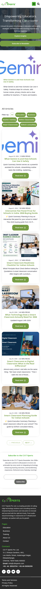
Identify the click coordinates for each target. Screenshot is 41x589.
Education (20, 115)
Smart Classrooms (10, 125)
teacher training (9, 120)
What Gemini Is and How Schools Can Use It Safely (20, 160)
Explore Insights (20, 36)
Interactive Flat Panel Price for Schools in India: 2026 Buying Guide (20, 212)
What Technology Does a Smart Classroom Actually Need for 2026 (20, 315)
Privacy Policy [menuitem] (7, 583)
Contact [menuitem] (6, 541)
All (12, 115)
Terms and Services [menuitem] (9, 580)
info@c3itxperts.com (16, 563)
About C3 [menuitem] (6, 538)
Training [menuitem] (6, 534)
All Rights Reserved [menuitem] (9, 586)
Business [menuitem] (6, 531)
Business (31, 115)
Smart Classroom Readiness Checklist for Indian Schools (20, 264)
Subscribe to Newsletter (20, 43)
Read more (19, 176)
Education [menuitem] (6, 528)
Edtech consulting (28, 125)
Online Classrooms (26, 120)
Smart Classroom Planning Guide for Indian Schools (20, 416)
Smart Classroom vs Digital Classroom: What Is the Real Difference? (20, 363)
